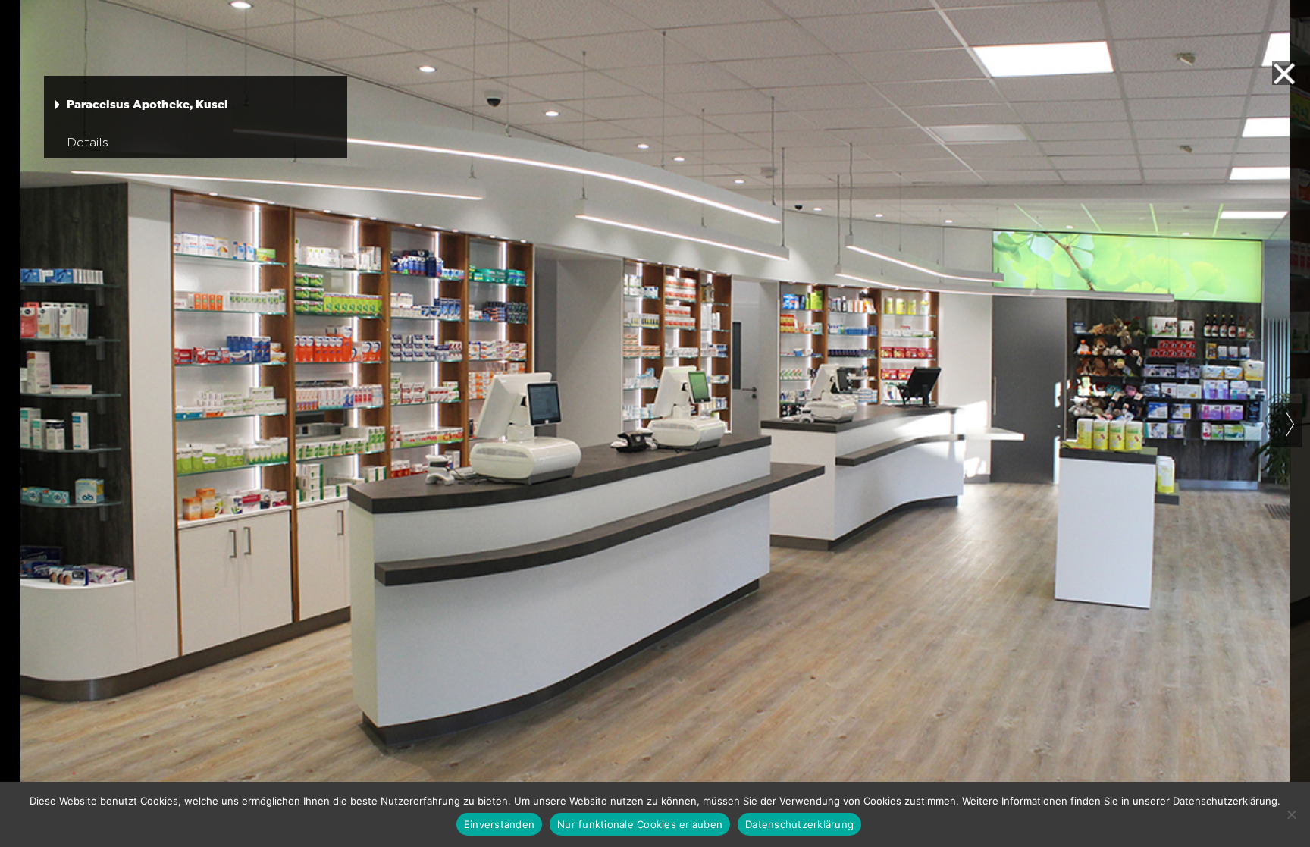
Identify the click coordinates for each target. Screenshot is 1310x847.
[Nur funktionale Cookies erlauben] (1291, 814)
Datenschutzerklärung (799, 824)
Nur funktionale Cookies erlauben (639, 824)
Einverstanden (499, 824)
